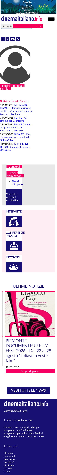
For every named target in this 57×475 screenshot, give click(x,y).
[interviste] (14, 225)
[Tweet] (8, 39)
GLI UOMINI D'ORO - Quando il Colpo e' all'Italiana (15, 147)
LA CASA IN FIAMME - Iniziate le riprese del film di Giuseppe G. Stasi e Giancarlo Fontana (16, 109)
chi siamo (9, 453)
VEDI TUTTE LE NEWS (28, 390)
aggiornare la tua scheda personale (25, 436)
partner (8, 468)
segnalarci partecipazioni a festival (24, 433)
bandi (7, 471)
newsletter (10, 459)
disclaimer (9, 465)
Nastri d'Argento (17, 183)
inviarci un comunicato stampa (22, 427)
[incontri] (14, 271)
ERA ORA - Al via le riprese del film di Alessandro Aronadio (16, 127)
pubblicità (9, 462)
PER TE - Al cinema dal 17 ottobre (13, 119)
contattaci (9, 456)
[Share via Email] (13, 39)
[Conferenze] (14, 250)
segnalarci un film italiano (19, 430)
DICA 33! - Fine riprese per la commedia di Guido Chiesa (15, 137)
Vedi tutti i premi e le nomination (12, 197)
